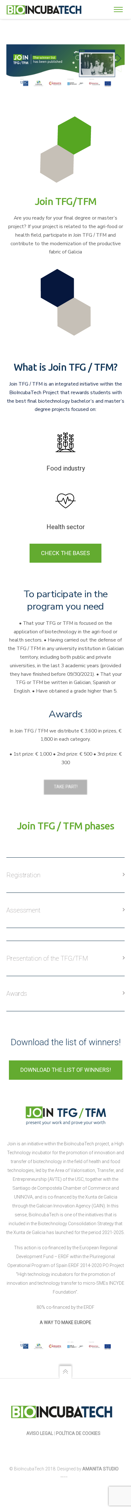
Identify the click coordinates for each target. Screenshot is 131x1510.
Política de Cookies (78, 1433)
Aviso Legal (39, 1433)
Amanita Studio (100, 1468)
